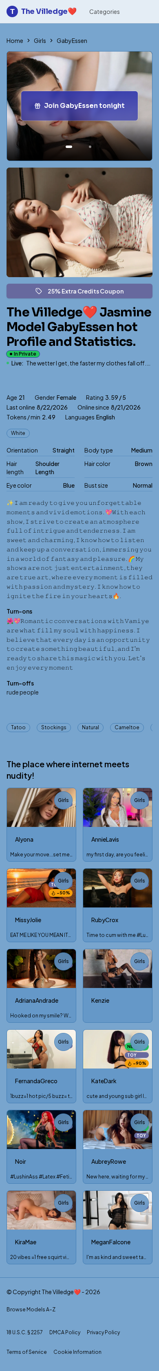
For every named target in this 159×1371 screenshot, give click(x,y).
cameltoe (127, 727)
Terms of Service (27, 1352)
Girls (40, 40)
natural (90, 727)
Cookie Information (77, 1352)
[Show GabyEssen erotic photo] (69, 147)
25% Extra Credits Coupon (89, 292)
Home (15, 40)
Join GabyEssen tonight (91, 108)
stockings (53, 727)
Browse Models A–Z (31, 1309)
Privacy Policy (103, 1332)
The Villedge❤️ (43, 11)
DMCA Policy (64, 1332)
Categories (104, 11)
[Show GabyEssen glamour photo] (90, 147)
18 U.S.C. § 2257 (25, 1332)
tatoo (18, 727)
